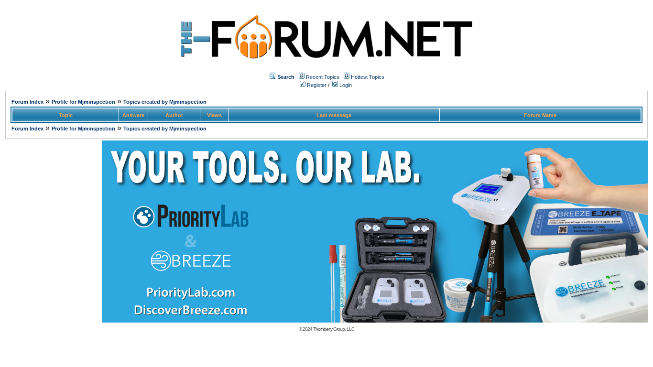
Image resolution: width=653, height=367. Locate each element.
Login (345, 85)
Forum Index (27, 102)
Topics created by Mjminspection (165, 102)
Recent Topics (322, 77)
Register (315, 85)
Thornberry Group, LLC (333, 329)
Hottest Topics (367, 77)
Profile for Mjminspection (83, 102)
